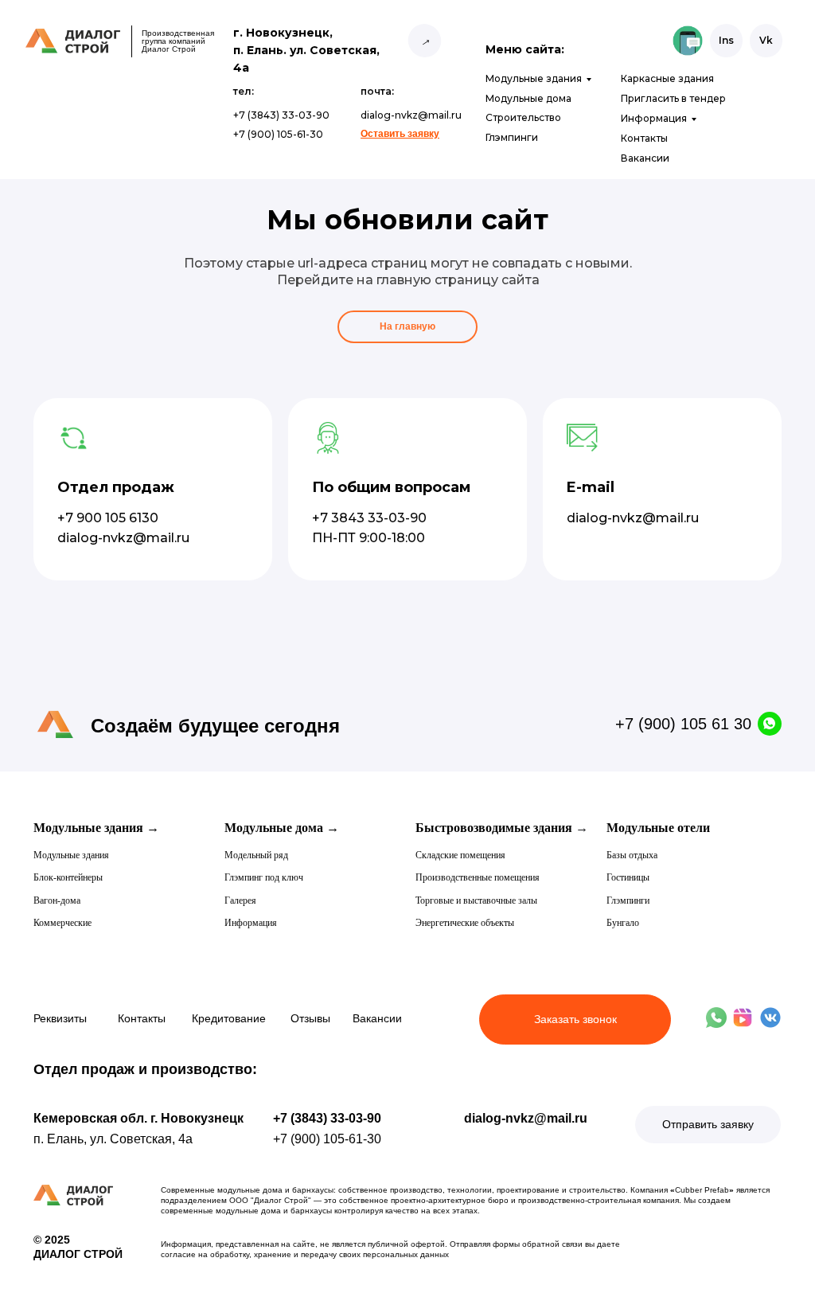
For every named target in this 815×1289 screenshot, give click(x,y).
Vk (766, 40)
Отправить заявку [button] (708, 1124)
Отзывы (310, 1018)
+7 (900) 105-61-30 (327, 1139)
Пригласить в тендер (673, 98)
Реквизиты (60, 1018)
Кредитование (229, 1018)
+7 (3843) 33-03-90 (327, 1118)
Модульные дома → (281, 827)
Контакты (644, 138)
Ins (726, 40)
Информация (654, 118)
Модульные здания (533, 78)
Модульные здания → (96, 827)
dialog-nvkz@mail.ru (525, 1118)
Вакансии (645, 158)
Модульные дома (528, 98)
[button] (400, 133)
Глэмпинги (511, 137)
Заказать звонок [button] (575, 1019)
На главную (407, 326)
